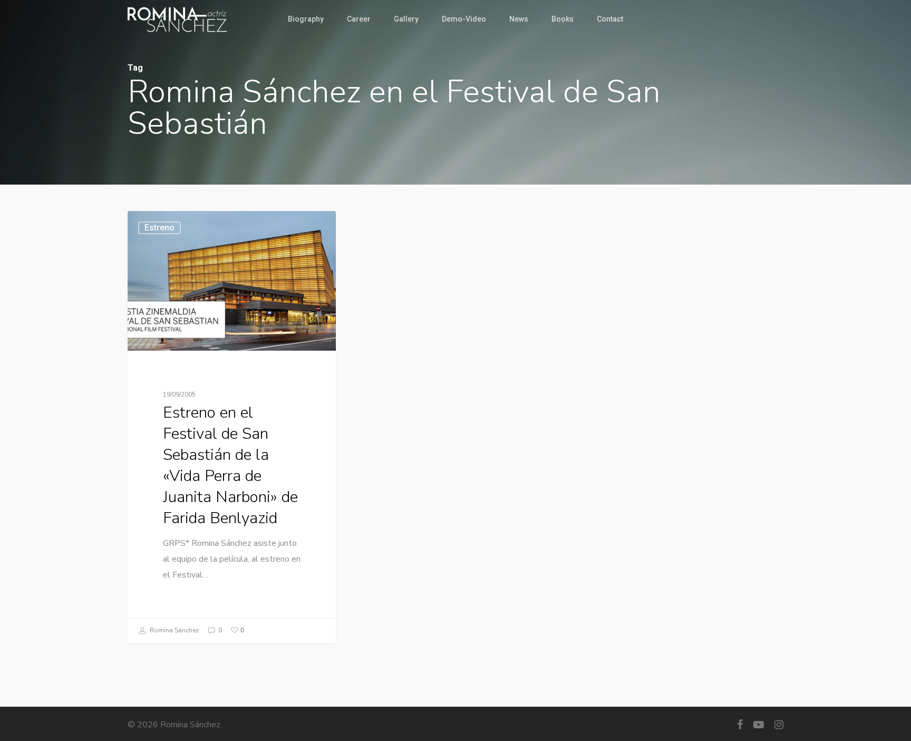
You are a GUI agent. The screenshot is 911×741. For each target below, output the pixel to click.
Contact (610, 19)
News (518, 19)
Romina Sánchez (173, 630)
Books (562, 19)
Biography (306, 19)
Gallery (406, 19)
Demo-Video (464, 19)
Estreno (159, 228)
